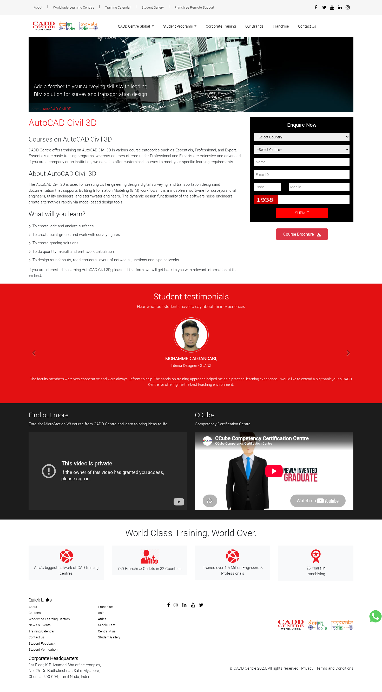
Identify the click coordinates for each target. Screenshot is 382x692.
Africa (102, 619)
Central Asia (107, 631)
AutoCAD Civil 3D (57, 108)
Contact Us (307, 26)
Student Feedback (42, 643)
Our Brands (254, 26)
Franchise (281, 26)
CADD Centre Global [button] (134, 26)
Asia (101, 612)
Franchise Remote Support (194, 7)
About (38, 7)
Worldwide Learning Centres (73, 7)
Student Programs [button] (178, 26)
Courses (35, 612)
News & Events (40, 625)
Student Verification (43, 649)
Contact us (36, 637)
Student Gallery (152, 7)
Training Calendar (118, 7)
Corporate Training (221, 26)
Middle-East (106, 625)
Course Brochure (300, 234)
